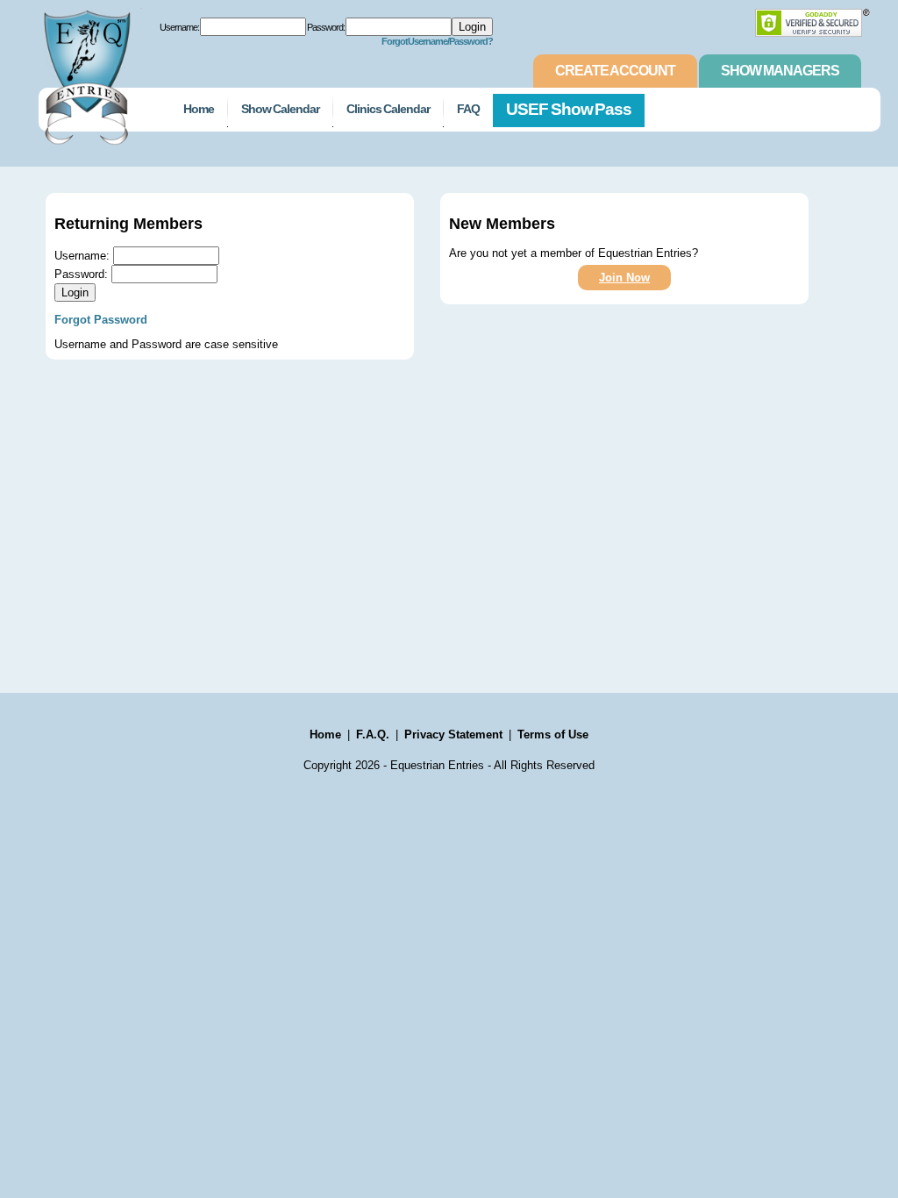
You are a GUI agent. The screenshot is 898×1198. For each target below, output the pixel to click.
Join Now (624, 277)
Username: (179, 27)
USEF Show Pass (569, 109)
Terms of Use (552, 734)
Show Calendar (280, 109)
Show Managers (780, 70)
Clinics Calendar (388, 109)
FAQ (468, 109)
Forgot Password (100, 319)
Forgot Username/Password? (437, 41)
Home (198, 109)
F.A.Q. (372, 734)
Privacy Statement (453, 734)
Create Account (615, 70)
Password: (326, 27)
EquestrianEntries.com (85, 73)
